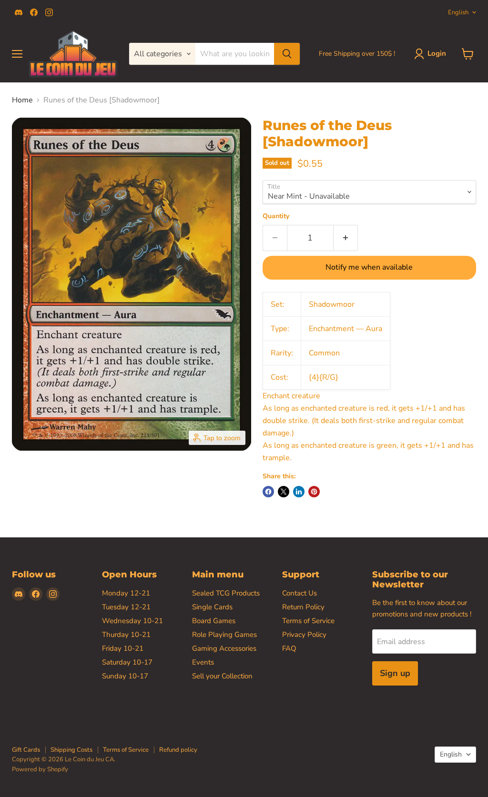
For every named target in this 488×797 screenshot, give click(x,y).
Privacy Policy (304, 634)
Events (203, 662)
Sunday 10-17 (125, 676)
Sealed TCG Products (226, 593)
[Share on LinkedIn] (299, 491)
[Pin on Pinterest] (314, 491)
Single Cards (212, 607)
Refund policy (178, 750)
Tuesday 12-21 (126, 607)
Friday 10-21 (122, 648)
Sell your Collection (222, 676)
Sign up (395, 673)
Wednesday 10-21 (132, 620)
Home (22, 100)
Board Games (213, 620)
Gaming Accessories (224, 648)
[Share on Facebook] (268, 491)
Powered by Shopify (40, 769)
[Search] (287, 54)
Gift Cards (26, 750)
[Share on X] (283, 491)
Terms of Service (308, 620)
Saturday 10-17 (127, 662)
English (458, 12)
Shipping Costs (71, 750)
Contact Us (299, 593)
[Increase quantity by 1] (346, 238)
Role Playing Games (224, 634)
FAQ (289, 648)
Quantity (276, 216)
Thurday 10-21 (126, 634)
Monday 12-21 (126, 593)
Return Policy (303, 607)
